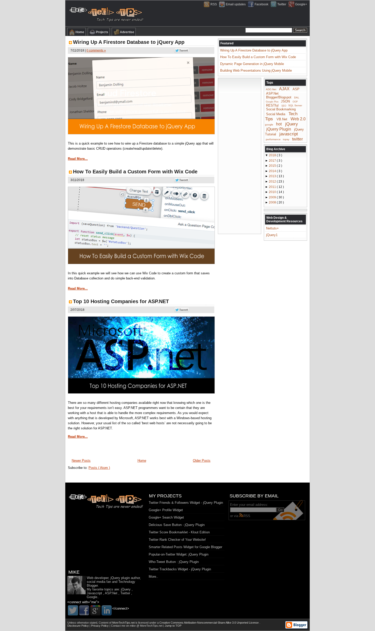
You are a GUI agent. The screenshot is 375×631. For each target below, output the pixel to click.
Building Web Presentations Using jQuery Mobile (256, 70)
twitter (297, 139)
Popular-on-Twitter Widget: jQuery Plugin (178, 554)
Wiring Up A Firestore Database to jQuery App (128, 42)
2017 (273, 160)
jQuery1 (272, 235)
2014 (273, 171)
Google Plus (272, 101)
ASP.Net (272, 93)
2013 (273, 176)
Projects (102, 32)
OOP (295, 101)
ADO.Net (271, 89)
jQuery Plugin (278, 129)
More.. (153, 576)
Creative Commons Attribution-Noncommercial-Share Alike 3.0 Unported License (209, 622)
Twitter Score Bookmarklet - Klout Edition (179, 532)
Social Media (275, 114)
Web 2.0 (298, 119)
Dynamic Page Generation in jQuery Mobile (252, 64)
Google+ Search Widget (166, 517)
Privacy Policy (100, 625)
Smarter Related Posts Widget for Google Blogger (185, 547)
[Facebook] (84, 610)
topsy (286, 139)
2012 (273, 181)
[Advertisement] (239, 155)
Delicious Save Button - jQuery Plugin (177, 525)
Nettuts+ (272, 228)
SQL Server (295, 105)
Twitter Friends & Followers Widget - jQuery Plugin (186, 503)
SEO (283, 105)
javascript (288, 134)
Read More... (78, 159)
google (269, 124)
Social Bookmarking (281, 109)
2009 (273, 197)
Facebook (261, 4)
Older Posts (201, 460)
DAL (296, 97)
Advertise (127, 32)
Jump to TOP (173, 625)
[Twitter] (73, 610)
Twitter (281, 4)
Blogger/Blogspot (278, 97)
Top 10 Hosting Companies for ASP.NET (121, 301)
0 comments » (96, 50)
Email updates (236, 4)
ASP (296, 89)
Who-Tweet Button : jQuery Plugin (174, 562)
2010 (273, 192)
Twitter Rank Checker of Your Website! (177, 540)
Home (80, 32)
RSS (213, 4)
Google (92, 597)
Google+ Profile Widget (166, 510)
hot (279, 124)
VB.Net (282, 119)
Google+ (301, 4)
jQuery (291, 124)
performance (273, 139)
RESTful (272, 105)
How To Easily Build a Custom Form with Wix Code (135, 171)
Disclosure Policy (78, 625)
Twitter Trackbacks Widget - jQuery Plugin (180, 569)
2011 (273, 187)
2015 (273, 166)
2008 (273, 202)
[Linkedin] (107, 610)
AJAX (284, 89)
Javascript (94, 593)
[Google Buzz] (95, 610)
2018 (273, 155)
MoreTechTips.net (123, 622)
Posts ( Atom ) (99, 468)
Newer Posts (81, 460)
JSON (285, 101)
